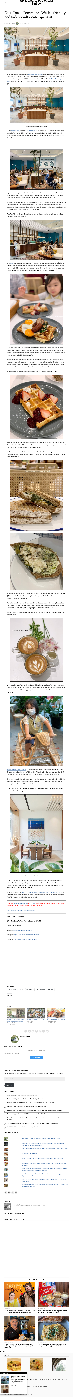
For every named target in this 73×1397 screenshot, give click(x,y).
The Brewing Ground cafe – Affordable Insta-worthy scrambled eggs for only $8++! (52, 1345)
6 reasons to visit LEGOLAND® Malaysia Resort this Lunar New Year (26, 1106)
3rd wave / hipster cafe (35, 74)
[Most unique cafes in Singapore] (56, 1013)
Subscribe (9, 1085)
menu (12, 263)
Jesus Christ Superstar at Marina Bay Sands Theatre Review (23, 1095)
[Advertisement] (28, 144)
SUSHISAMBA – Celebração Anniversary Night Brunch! (23, 1127)
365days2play (25, 23)
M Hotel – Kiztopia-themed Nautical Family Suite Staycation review (25, 1098)
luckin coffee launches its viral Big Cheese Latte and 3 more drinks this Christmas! (52, 1311)
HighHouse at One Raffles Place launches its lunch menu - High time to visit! (44, 1148)
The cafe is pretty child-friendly (16, 769)
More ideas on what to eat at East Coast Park (21, 910)
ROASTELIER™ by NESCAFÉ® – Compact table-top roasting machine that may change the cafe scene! (19, 1346)
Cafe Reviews (8, 8)
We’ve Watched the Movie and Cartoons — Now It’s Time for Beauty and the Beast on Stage (32, 1123)
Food (28, 8)
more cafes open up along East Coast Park (34, 892)
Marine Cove (15, 130)
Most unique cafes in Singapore (56, 1019)
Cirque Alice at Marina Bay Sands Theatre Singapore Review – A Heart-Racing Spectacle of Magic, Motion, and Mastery (37, 1118)
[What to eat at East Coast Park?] (36, 1013)
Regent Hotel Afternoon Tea (12, 1393)
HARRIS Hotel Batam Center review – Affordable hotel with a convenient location (18, 1379)
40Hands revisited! (16, 1386)
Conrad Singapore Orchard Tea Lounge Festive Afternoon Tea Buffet (42, 1158)
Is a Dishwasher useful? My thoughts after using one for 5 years (41, 1138)
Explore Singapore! (20, 8)
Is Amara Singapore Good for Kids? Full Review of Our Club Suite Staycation (28, 1114)
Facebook (7, 1062)
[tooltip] (25, 1031)
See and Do (34, 8)
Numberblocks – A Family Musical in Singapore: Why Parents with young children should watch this (34, 1110)
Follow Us (36, 1057)
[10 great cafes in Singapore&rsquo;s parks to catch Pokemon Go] (16, 1013)
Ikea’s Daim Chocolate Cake (30, 1153)
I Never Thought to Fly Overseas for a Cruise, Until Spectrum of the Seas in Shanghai (30, 1102)
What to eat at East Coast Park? (36, 1019)
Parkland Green (55, 892)
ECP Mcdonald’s (32, 130)
